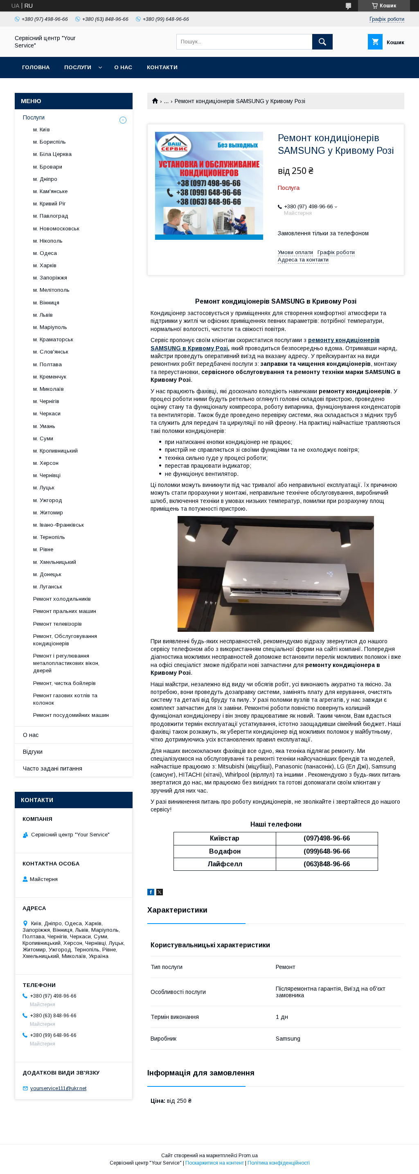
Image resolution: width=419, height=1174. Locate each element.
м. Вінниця (46, 303)
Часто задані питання (52, 768)
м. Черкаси (47, 413)
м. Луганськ (47, 587)
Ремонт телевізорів (57, 624)
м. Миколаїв (48, 389)
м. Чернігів (46, 401)
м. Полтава (47, 364)
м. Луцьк (43, 487)
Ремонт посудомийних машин (71, 715)
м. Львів (43, 315)
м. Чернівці (47, 475)
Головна (36, 67)
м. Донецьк (47, 574)
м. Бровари (47, 167)
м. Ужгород (47, 500)
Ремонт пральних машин (64, 611)
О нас (123, 67)
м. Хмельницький (54, 562)
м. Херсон (46, 463)
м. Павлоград (50, 216)
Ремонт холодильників (62, 599)
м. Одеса (45, 253)
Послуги (77, 67)
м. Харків (44, 265)
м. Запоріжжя (50, 278)
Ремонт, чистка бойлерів (64, 683)
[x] (159, 893)
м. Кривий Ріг (49, 204)
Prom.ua (248, 1155)
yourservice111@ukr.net (58, 1088)
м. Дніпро (45, 179)
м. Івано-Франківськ (58, 525)
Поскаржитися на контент (214, 1163)
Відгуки (33, 751)
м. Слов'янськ (50, 352)
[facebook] (150, 893)
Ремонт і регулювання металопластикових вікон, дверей (66, 663)
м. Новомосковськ (56, 228)
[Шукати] (322, 42)
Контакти (162, 67)
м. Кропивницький (55, 451)
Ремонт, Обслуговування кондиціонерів (65, 640)
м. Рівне (43, 549)
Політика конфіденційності (279, 1163)
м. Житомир (48, 512)
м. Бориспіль (49, 142)
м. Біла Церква (52, 154)
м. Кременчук (49, 377)
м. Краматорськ (53, 339)
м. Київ (41, 129)
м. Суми (43, 438)
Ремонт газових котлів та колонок (65, 699)
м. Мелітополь (51, 290)
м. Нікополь (48, 241)
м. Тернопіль (49, 537)
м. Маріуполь (50, 327)
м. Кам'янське (50, 191)
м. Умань (44, 426)
